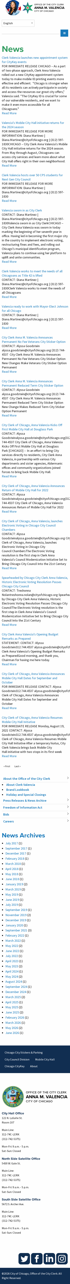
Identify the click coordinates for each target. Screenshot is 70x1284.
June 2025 (12, 1012)
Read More (9, 113)
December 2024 (15, 992)
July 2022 (11, 956)
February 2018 (14, 858)
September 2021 (16, 930)
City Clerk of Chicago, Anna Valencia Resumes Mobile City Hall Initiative (32, 720)
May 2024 (11, 976)
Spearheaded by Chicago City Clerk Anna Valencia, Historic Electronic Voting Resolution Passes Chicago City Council (35, 582)
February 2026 (14, 1017)
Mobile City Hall (45, 1059)
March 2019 (13, 889)
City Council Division (17, 1059)
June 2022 (12, 951)
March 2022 (13, 941)
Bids (6, 814)
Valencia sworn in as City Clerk (22, 210)
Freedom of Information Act (22, 807)
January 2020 (14, 925)
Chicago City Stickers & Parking (24, 1052)
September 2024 (16, 987)
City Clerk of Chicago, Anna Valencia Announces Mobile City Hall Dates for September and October (33, 678)
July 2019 (11, 905)
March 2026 (13, 1023)
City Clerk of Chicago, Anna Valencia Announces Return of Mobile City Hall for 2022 (33, 488)
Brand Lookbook (17, 790)
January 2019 (14, 884)
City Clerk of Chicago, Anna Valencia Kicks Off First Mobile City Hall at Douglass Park (32, 427)
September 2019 (16, 910)
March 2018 (13, 864)
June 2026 (12, 1033)
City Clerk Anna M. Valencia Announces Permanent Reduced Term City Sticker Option (32, 383)
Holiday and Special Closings (26, 795)
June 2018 (12, 879)
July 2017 (11, 843)
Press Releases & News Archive (24, 800)
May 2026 (11, 1028)
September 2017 (16, 848)
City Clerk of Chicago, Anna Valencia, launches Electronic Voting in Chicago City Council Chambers (32, 525)
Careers (8, 821)
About (34, 1066)
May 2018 (11, 874)
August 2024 (13, 981)
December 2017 (15, 853)
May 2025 (11, 1007)
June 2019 (12, 900)
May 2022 (11, 946)
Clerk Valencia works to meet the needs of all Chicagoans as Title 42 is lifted (32, 273)
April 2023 (11, 961)
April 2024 (11, 971)
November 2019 (16, 915)
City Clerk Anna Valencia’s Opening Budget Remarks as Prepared (30, 636)
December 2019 (15, 920)
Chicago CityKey (14, 1066)
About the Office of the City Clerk (26, 779)
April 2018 (11, 869)
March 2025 (13, 997)
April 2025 (11, 1002)
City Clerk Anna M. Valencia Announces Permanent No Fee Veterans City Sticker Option (34, 339)
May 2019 (11, 894)
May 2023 (11, 966)
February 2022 (14, 935)
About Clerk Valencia (20, 785)
